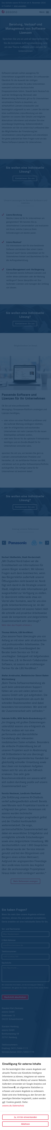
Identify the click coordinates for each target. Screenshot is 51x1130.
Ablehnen (25, 1124)
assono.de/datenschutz (13, 1106)
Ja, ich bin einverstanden (25, 1117)
